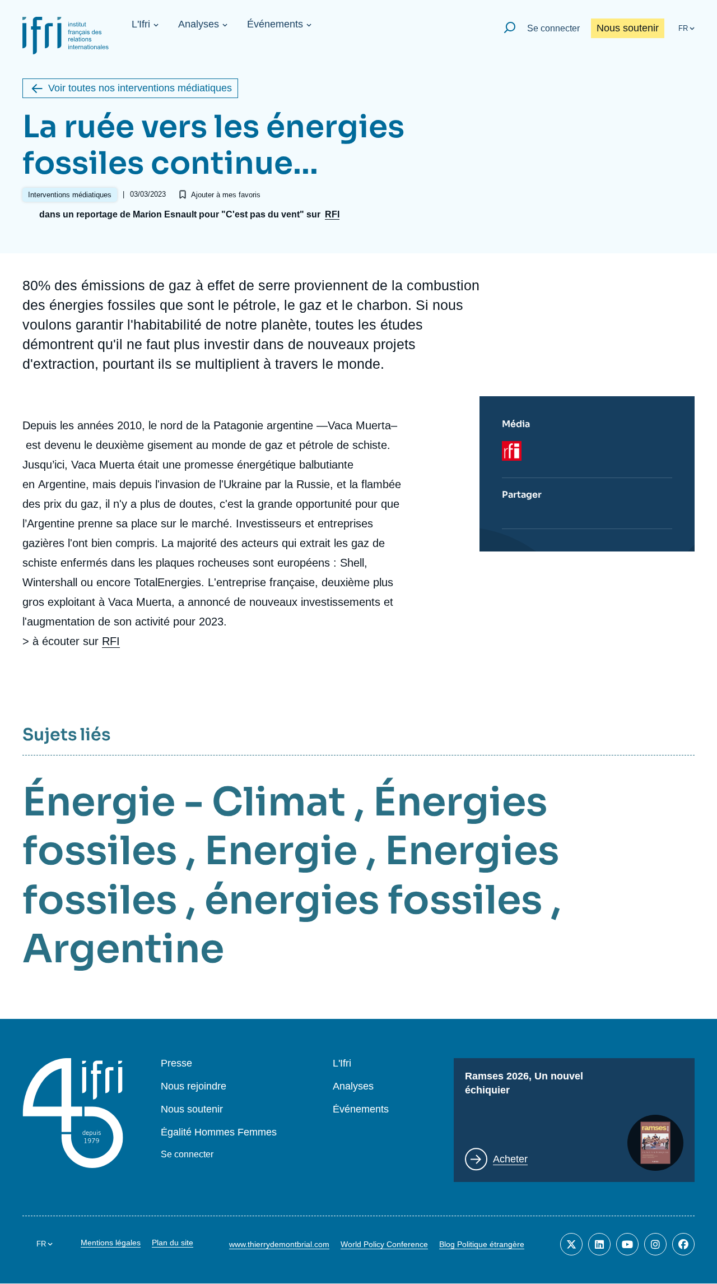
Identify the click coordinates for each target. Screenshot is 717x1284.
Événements (275, 24)
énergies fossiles (373, 900)
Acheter (510, 1159)
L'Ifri (141, 24)
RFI (332, 214)
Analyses (198, 24)
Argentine (123, 949)
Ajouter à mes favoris (225, 195)
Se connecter (553, 28)
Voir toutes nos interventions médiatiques (140, 88)
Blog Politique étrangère (481, 1244)
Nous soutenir (628, 28)
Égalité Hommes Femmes (219, 1132)
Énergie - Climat (184, 802)
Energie (280, 850)
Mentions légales (111, 1242)
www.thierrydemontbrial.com (279, 1244)
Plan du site (172, 1242)
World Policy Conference (384, 1244)
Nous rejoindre (193, 1086)
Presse (176, 1063)
